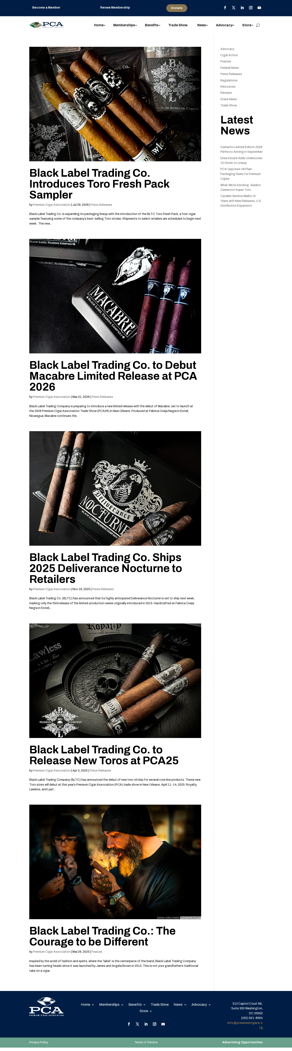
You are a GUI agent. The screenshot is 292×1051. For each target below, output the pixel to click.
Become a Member (46, 7)
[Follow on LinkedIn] (242, 7)
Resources (228, 86)
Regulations (228, 80)
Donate (177, 8)
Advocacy (224, 25)
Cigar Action (229, 55)
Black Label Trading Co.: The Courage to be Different (102, 936)
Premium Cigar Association (52, 204)
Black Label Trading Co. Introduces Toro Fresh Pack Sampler (99, 184)
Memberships (124, 25)
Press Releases (101, 204)
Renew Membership (115, 7)
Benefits (151, 25)
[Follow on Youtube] (259, 7)
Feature (96, 951)
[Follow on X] (233, 7)
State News (228, 99)
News (201, 25)
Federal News (229, 67)
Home (98, 25)
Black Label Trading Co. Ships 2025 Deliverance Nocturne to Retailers (105, 568)
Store (246, 25)
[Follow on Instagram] (250, 7)
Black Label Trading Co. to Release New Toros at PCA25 (104, 755)
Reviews (226, 92)
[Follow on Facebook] (225, 7)
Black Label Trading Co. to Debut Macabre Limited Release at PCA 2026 (113, 376)
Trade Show (177, 25)
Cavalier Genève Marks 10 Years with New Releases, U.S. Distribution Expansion (241, 200)
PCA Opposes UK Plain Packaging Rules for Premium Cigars (240, 174)
